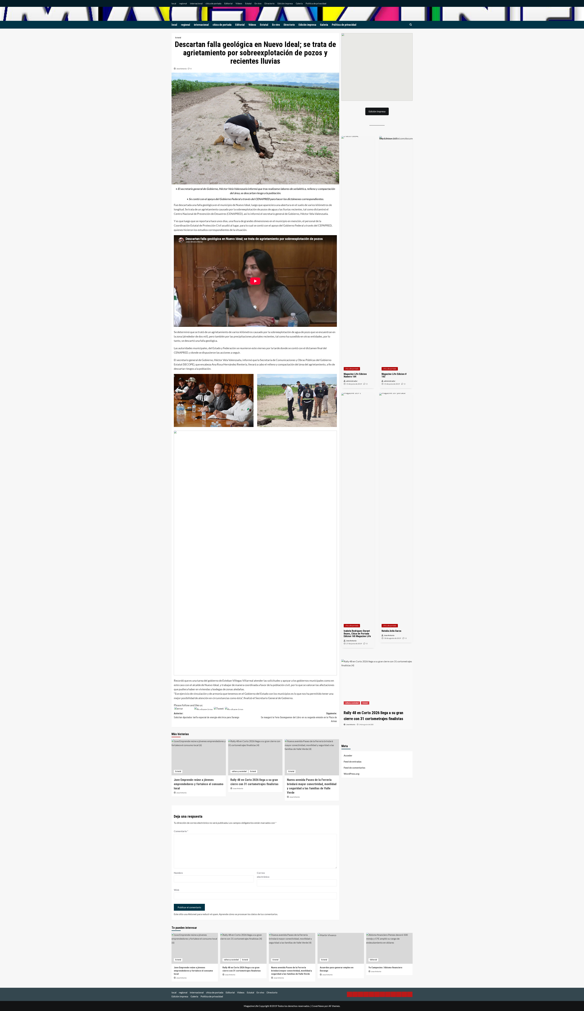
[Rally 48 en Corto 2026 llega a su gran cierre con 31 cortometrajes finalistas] (255, 757)
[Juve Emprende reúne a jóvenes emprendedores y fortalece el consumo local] (199, 757)
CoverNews (318, 1005)
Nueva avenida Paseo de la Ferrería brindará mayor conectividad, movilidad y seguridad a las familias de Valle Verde (291, 970)
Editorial (228, 3)
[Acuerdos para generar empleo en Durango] (384, 683)
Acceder (348, 755)
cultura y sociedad (239, 771)
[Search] (411, 24)
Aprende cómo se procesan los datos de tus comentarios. (248, 914)
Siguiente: (299, 717)
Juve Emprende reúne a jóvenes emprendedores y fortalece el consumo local (198, 784)
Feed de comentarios (354, 767)
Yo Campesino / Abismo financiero (385, 967)
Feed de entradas (353, 761)
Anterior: (206, 715)
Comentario (181, 831)
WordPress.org (351, 773)
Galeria (299, 3)
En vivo (258, 3)
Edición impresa (285, 3)
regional (183, 3)
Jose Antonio (181, 68)
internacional (196, 3)
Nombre (178, 872)
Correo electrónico (263, 874)
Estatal (248, 3)
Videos (239, 3)
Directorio (269, 3)
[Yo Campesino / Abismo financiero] (389, 948)
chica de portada (213, 3)
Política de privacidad (316, 3)
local (174, 3)
